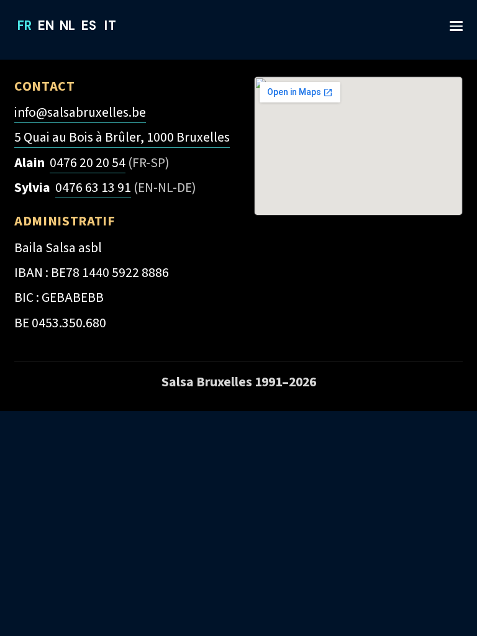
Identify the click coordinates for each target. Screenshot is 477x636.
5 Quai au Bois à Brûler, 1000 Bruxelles (122, 137)
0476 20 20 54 (87, 163)
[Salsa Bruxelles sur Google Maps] (358, 146)
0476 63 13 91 (93, 188)
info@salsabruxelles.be (80, 112)
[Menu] (451, 20)
